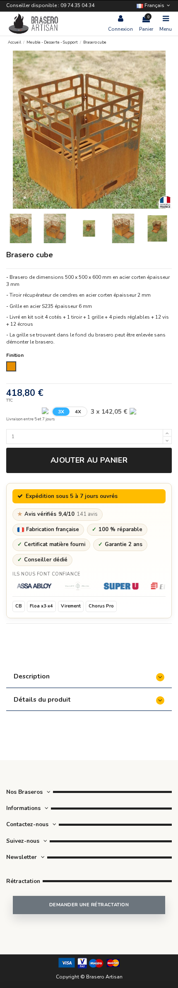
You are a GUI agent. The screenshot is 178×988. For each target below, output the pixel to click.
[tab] (89, 677)
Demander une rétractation (89, 905)
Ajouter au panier (89, 460)
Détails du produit (42, 699)
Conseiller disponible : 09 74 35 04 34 (50, 5)
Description (32, 676)
